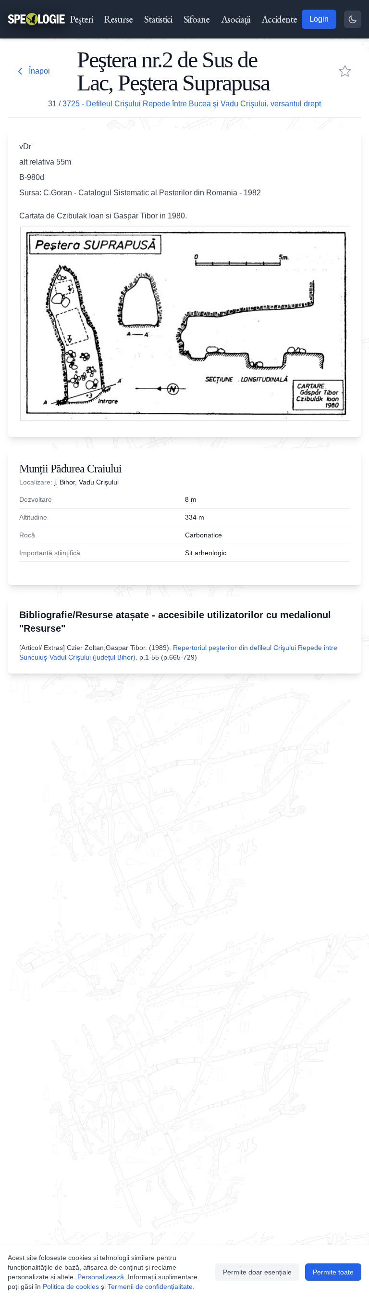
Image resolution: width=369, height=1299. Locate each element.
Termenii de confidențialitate (150, 1286)
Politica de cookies (71, 1286)
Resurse (118, 19)
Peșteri (81, 19)
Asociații (235, 19)
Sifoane (196, 19)
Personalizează (100, 1277)
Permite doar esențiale (257, 1272)
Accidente (279, 19)
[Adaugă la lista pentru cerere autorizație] (345, 71)
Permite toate (333, 1272)
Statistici (158, 19)
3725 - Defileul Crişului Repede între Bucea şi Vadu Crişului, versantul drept (191, 104)
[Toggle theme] (352, 19)
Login (319, 19)
